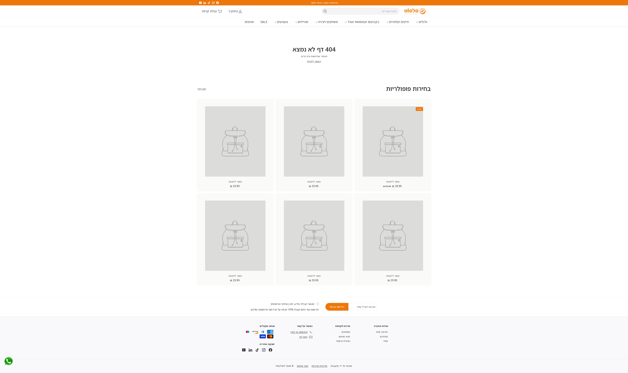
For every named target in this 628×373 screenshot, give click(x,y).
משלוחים (346, 331)
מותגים (249, 22)
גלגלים (422, 22)
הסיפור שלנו (382, 331)
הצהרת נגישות (343, 341)
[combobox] (360, 11)
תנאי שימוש (344, 336)
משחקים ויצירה (327, 22)
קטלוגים (384, 336)
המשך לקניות (314, 61)
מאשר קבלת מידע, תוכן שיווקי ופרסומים (293, 304)
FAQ (386, 341)
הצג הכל (202, 88)
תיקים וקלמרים (398, 22)
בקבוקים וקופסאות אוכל (363, 22)
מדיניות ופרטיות (319, 365)
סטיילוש (302, 22)
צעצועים (282, 22)
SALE (263, 22)
